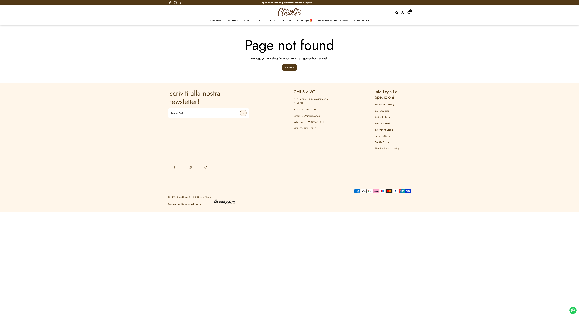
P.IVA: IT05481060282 (306, 109)
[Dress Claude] (289, 17)
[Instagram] (175, 2)
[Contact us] (573, 310)
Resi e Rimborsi (382, 117)
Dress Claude (182, 196)
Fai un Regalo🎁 (304, 20)
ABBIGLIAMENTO (252, 20)
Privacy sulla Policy (384, 104)
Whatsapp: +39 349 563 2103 (309, 122)
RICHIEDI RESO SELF (305, 128)
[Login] (402, 12)
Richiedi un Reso (361, 20)
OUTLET (272, 20)
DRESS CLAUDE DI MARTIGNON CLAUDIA (311, 101)
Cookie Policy (382, 142)
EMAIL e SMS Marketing (387, 148)
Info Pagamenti (382, 123)
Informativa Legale (384, 129)
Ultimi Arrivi (215, 20)
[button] (253, 3)
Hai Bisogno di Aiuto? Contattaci (333, 20)
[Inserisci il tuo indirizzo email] (243, 113)
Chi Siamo (286, 20)
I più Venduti (232, 20)
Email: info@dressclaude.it (307, 116)
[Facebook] (170, 2)
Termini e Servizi (383, 136)
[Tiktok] (181, 2)
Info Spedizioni (382, 111)
